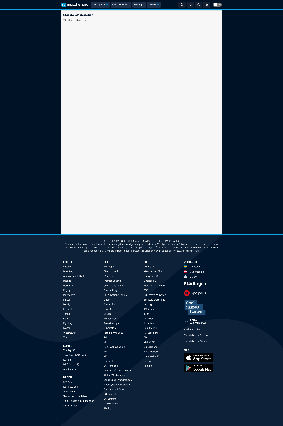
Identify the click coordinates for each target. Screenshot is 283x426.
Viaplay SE (69, 350)
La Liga (107, 313)
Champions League (114, 285)
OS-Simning (110, 398)
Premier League (112, 280)
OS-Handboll (110, 365)
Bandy (66, 304)
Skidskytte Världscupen (116, 384)
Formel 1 (108, 360)
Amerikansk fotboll (73, 276)
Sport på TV (98, 4)
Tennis (66, 313)
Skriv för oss (70, 405)
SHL (105, 337)
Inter (146, 313)
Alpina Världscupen (114, 375)
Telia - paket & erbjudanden (78, 400)
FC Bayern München (155, 294)
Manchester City (153, 271)
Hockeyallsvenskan (114, 346)
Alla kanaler (69, 369)
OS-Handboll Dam (113, 389)
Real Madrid (150, 327)
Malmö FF (149, 342)
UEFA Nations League (115, 294)
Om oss (67, 381)
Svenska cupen (111, 323)
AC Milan (149, 318)
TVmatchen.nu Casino (195, 341)
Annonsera (69, 391)
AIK (145, 337)
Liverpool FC (151, 276)
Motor (66, 327)
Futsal (66, 299)
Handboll (68, 285)
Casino (152, 4)
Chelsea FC (150, 280)
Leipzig (148, 304)
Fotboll (67, 266)
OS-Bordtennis (111, 403)
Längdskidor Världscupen (117, 379)
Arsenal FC (150, 266)
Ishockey (68, 271)
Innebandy (69, 294)
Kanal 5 (67, 359)
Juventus (149, 323)
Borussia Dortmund (154, 299)
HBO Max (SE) (71, 364)
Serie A (107, 309)
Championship (111, 271)
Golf (65, 318)
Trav (65, 337)
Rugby (66, 290)
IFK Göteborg (151, 351)
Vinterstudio (70, 332)
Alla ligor (108, 408)
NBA (105, 351)
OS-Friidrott (110, 394)
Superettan (109, 327)
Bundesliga (109, 304)
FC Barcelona (151, 332)
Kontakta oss (70, 386)
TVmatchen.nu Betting (196, 335)
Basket (67, 280)
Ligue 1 (107, 299)
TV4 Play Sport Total (75, 354)
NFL (105, 356)
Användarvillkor (192, 329)
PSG (146, 290)
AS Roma (149, 309)
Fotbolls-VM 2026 (113, 332)
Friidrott (67, 309)
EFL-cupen (109, 266)
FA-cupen (108, 276)
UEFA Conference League (117, 370)
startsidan (81, 20)
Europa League (111, 290)
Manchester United (154, 285)
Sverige (148, 360)
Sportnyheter (119, 4)
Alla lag (148, 365)
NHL (105, 342)
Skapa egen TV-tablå (75, 396)
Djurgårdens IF (152, 346)
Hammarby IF (151, 356)
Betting (138, 4)
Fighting (67, 323)
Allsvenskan (110, 318)
